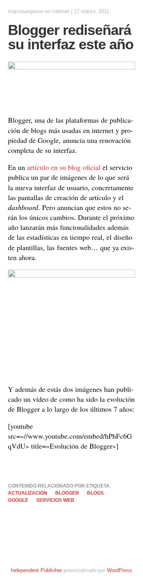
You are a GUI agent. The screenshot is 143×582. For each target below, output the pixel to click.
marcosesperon (25, 11)
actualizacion (27, 493)
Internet (61, 11)
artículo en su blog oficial (63, 167)
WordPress (119, 570)
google (18, 500)
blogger (67, 493)
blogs (95, 493)
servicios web (55, 500)
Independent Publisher (36, 570)
